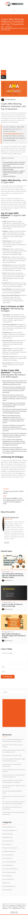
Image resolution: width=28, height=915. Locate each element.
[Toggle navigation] (14, 11)
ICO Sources (7, 858)
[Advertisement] (14, 49)
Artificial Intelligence (9, 830)
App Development (8, 827)
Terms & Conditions (12, 907)
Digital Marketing (8, 851)
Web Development (8, 886)
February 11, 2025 (7, 602)
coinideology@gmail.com (13, 133)
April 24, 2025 (6, 571)
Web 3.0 (6, 882)
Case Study (7, 844)
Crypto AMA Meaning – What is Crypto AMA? (14, 162)
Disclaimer (21, 907)
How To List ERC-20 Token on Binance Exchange (12, 605)
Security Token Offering (10, 868)
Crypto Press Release (9, 848)
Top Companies (8, 879)
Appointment (16, 908)
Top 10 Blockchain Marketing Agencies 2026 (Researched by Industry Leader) (13, 575)
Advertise (4, 908)
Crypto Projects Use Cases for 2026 (13, 755)
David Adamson (11, 99)
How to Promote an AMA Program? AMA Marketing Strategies (13, 168)
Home (2, 27)
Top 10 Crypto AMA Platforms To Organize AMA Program (13, 164)
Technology (7, 875)
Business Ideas (8, 841)
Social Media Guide (9, 872)
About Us (13, 905)
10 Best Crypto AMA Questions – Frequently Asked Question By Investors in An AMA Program (14, 172)
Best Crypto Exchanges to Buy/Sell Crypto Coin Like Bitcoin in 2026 (14, 635)
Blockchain (9, 27)
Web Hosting (7, 889)
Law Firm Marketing (9, 862)
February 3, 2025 (6, 631)
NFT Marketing (8, 865)
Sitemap (19, 905)
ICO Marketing (7, 855)
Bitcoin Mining (7, 834)
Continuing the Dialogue (9, 176)
